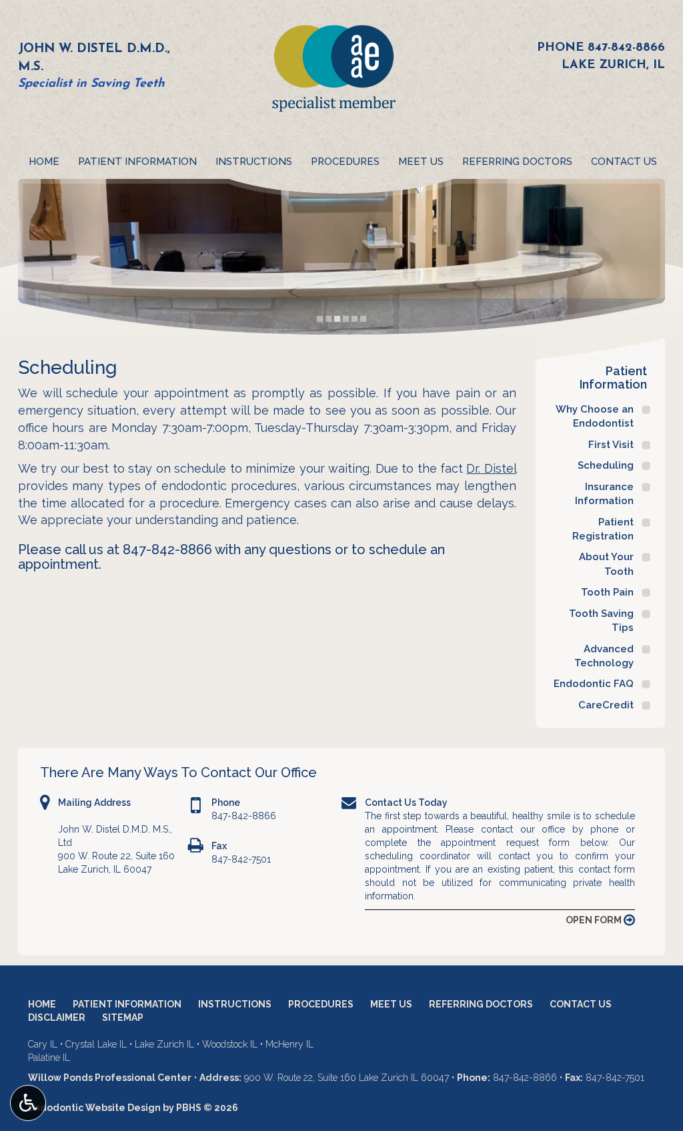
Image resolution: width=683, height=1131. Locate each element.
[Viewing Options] (28, 1103)
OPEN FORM (595, 920)
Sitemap (122, 1017)
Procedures (345, 162)
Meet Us (421, 162)
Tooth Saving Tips (601, 621)
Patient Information (137, 162)
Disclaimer (56, 1017)
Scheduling (606, 465)
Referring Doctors (517, 162)
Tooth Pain (607, 592)
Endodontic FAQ (594, 684)
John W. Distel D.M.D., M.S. (94, 58)
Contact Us (624, 162)
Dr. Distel (491, 468)
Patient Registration (603, 529)
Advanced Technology (604, 656)
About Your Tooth (606, 564)
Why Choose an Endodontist (595, 416)
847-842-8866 (626, 48)
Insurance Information (604, 494)
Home (44, 162)
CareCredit (606, 705)
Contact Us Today (406, 802)
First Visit (611, 445)
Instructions (253, 162)
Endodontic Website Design (94, 1107)
